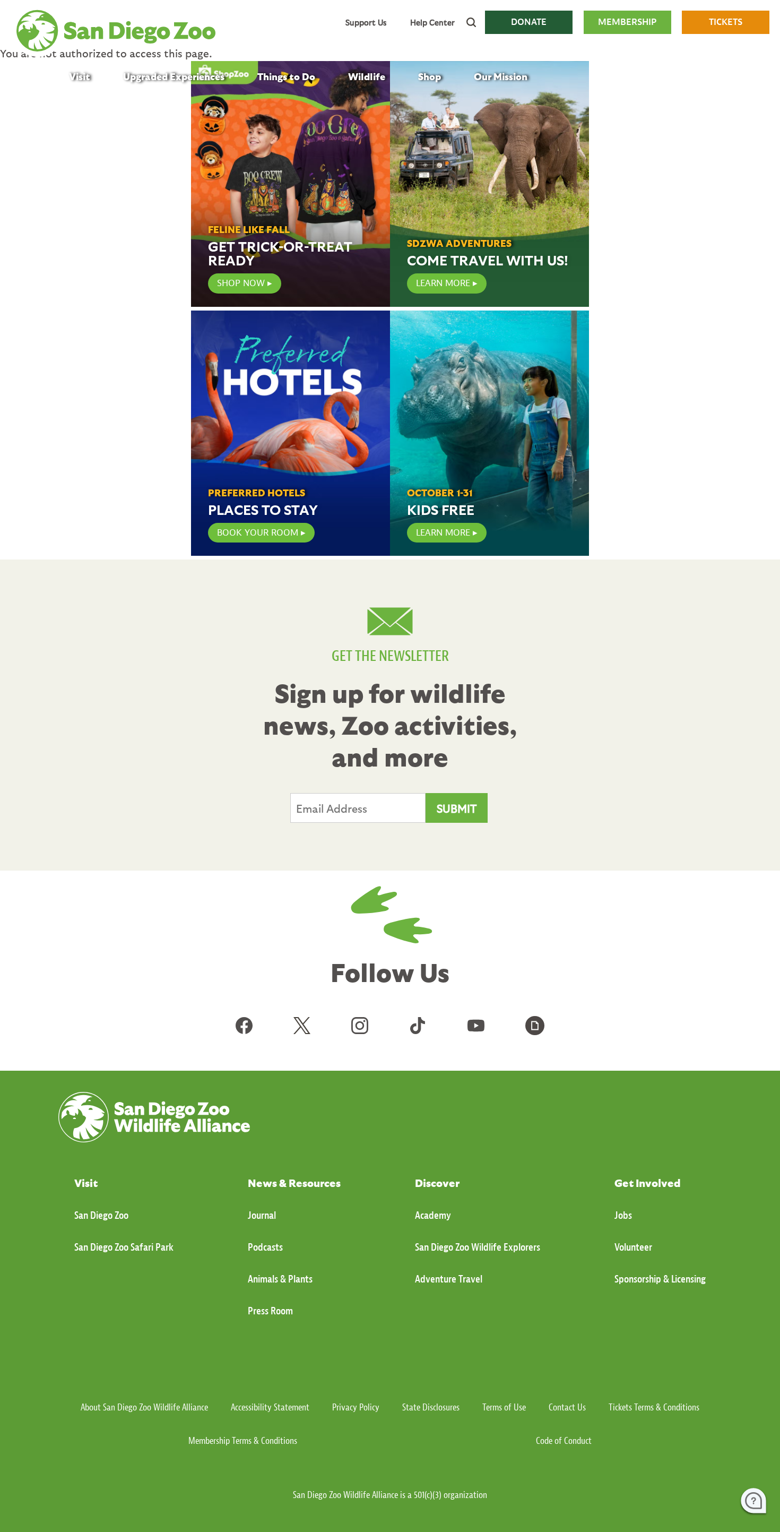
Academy (433, 1215)
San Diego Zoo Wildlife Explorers (477, 1247)
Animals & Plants (280, 1279)
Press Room (270, 1311)
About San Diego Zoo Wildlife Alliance (144, 1407)
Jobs (623, 1215)
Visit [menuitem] (79, 76)
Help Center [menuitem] (432, 22)
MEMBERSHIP (627, 22)
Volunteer (633, 1247)
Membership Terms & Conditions (242, 1441)
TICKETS (725, 22)
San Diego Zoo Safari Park (124, 1247)
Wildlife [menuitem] (366, 76)
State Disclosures (431, 1407)
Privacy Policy (355, 1407)
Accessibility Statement (270, 1407)
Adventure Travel (448, 1279)
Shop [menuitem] (429, 76)
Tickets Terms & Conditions (654, 1407)
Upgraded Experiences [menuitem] (173, 76)
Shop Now (241, 283)
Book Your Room (257, 532)
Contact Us (567, 1407)
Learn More (443, 283)
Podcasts (265, 1247)
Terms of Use (504, 1407)
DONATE (529, 22)
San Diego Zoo (101, 1215)
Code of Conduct (564, 1441)
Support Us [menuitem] (365, 22)
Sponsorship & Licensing (660, 1279)
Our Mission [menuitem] (500, 76)
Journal (262, 1215)
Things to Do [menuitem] (286, 76)
